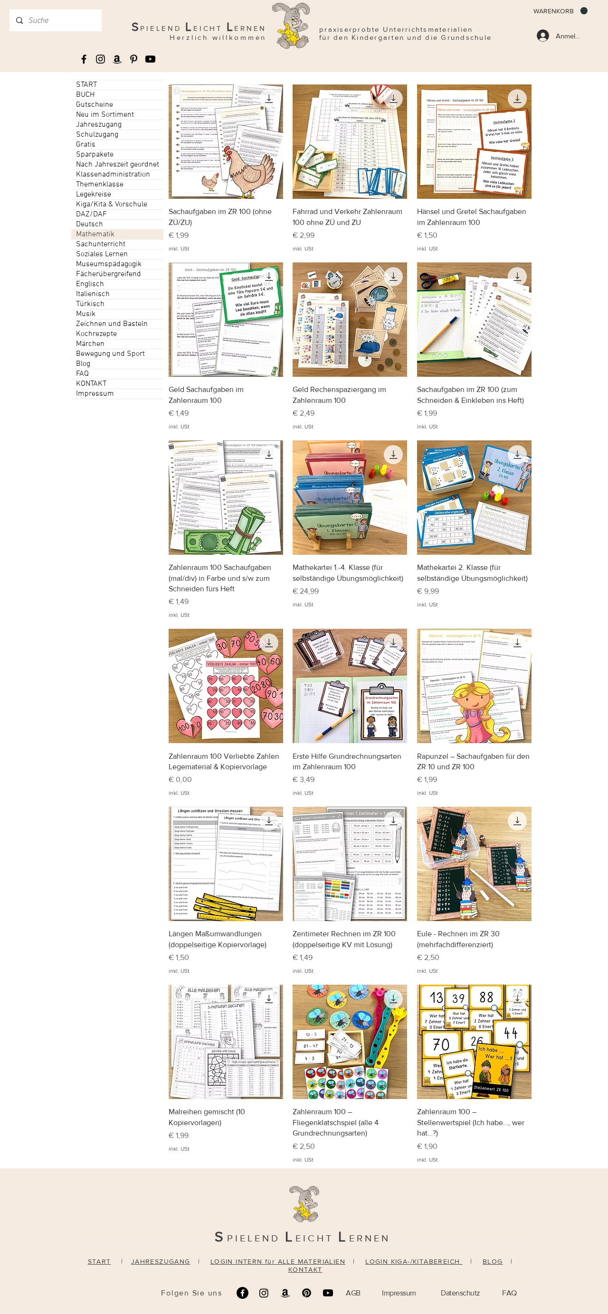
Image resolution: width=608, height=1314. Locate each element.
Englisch (90, 284)
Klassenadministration (113, 174)
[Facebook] (242, 1293)
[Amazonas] (117, 59)
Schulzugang (97, 135)
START (86, 85)
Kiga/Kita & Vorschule (111, 204)
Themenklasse (100, 184)
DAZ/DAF (91, 214)
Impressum (95, 394)
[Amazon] (285, 1293)
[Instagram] (264, 1293)
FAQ (82, 374)
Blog (83, 364)
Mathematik (95, 234)
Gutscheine (94, 105)
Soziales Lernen (102, 254)
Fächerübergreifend (108, 274)
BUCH (85, 95)
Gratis (85, 144)
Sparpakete (95, 154)
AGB (353, 1293)
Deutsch (89, 224)
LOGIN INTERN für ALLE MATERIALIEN (277, 1261)
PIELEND (256, 1238)
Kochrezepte (96, 334)
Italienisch (93, 294)
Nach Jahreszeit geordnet (117, 164)
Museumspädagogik (109, 264)
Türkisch (90, 304)
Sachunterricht (100, 244)
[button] (560, 11)
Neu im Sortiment (105, 115)
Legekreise (93, 194)
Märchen (90, 344)
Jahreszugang (99, 125)
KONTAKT (91, 384)
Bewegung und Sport (110, 354)
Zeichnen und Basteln (112, 324)
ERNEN (369, 1238)
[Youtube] (150, 59)
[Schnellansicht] (226, 141)
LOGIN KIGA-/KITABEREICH (414, 1261)
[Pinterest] (307, 1293)
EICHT (316, 1238)
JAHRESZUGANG (160, 1261)
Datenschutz (460, 1293)
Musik (85, 314)
